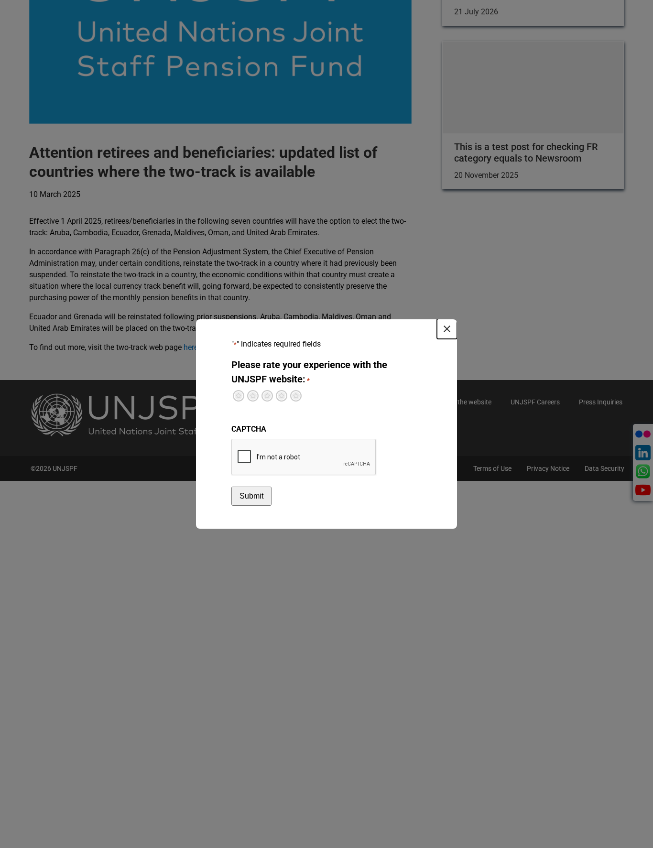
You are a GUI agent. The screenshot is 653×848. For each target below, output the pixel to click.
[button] (447, 328)
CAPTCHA (248, 429)
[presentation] (304, 457)
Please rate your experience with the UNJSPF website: (309, 372)
